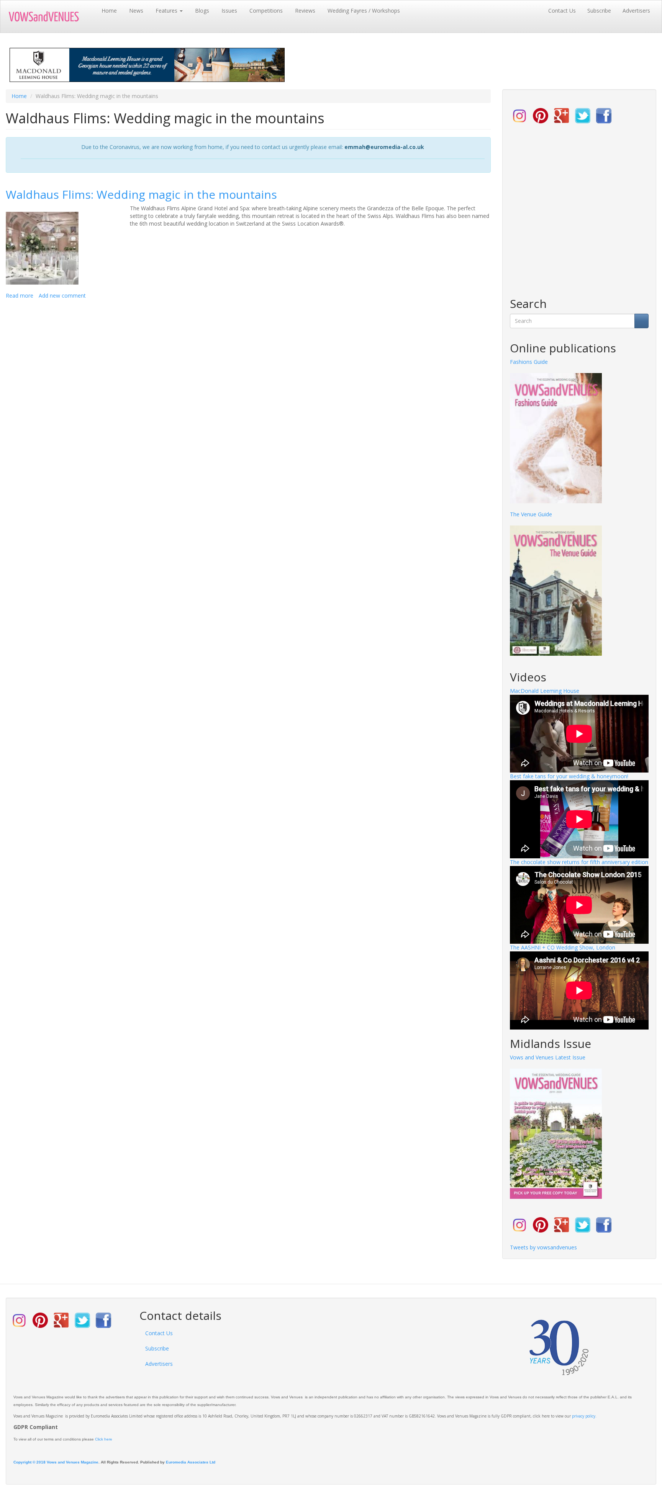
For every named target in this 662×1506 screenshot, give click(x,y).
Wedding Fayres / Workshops (364, 10)
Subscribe (599, 10)
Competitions (266, 10)
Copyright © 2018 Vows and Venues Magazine (55, 1462)
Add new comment (62, 295)
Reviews (305, 10)
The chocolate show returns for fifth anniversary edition (579, 862)
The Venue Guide (531, 514)
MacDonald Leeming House (544, 690)
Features (167, 10)
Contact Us (562, 10)
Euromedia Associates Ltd (190, 1462)
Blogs (202, 10)
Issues (229, 10)
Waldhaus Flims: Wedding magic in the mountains (141, 194)
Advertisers (636, 10)
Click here (103, 1439)
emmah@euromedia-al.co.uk (384, 147)
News (136, 10)
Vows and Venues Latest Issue (547, 1057)
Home (109, 10)
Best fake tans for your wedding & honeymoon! (569, 776)
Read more (19, 295)
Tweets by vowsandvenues (543, 1247)
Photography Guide (534, 361)
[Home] (51, 16)
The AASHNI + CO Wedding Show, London (562, 947)
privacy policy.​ (584, 1416)
